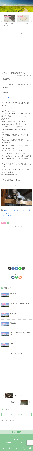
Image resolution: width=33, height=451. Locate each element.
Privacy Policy (17, 445)
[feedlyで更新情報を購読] (16, 277)
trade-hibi (8, 442)
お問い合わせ (24, 442)
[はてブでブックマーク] (16, 268)
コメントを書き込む (16, 415)
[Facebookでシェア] (13, 268)
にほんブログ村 (6, 97)
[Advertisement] (16, 51)
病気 (4, 222)
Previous (1, 21)
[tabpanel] (9, 21)
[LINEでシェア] (20, 268)
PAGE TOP (17, 432)
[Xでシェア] (9, 268)
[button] (23, 268)
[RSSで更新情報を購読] (20, 277)
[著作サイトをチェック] (13, 277)
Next (32, 21)
